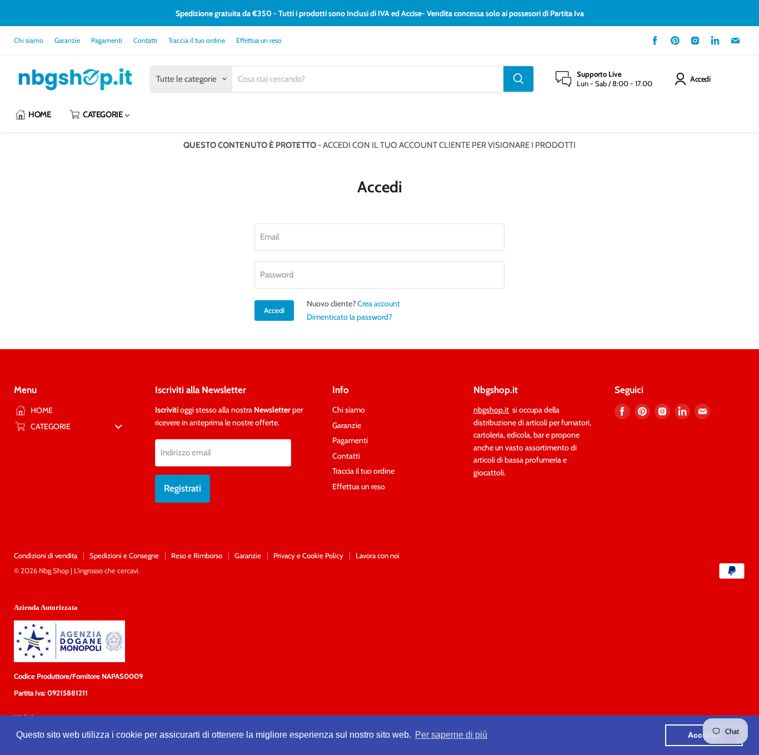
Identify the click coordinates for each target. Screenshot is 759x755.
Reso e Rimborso (196, 555)
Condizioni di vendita (45, 555)
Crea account (378, 304)
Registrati (182, 488)
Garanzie (67, 40)
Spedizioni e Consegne (124, 555)
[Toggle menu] (118, 426)
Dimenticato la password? (349, 317)
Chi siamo (28, 40)
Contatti (145, 40)
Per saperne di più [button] (451, 734)
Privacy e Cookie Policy (308, 555)
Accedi (700, 79)
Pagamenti (106, 40)
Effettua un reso (259, 40)
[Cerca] (518, 79)
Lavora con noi (378, 555)
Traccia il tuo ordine (196, 40)
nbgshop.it (491, 410)
